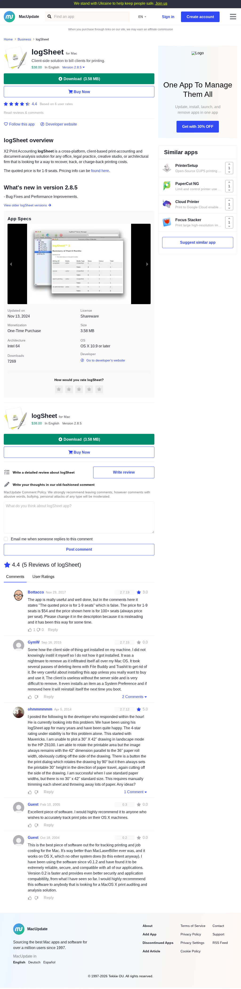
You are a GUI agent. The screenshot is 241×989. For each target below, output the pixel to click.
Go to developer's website (105, 360)
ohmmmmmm (40, 709)
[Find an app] (49, 17)
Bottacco (36, 592)
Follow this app (22, 124)
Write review (124, 472)
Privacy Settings (192, 943)
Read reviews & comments (24, 113)
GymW (34, 642)
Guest (33, 804)
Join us (161, 3)
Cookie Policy (191, 951)
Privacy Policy (191, 934)
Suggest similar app (198, 242)
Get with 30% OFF (197, 126)
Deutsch (34, 962)
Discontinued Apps (158, 943)
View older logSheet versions (25, 205)
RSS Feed (220, 943)
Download (82, 78)
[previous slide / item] (11, 264)
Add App (150, 934)
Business (24, 39)
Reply (53, 629)
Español (49, 962)
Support (218, 934)
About (148, 926)
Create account (200, 16)
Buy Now (82, 91)
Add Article (151, 951)
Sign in (168, 16)
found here (100, 170)
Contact (218, 926)
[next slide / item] (147, 264)
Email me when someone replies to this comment (51, 539)
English (19, 962)
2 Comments (132, 696)
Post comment (79, 549)
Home (8, 39)
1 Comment (133, 791)
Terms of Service (193, 926)
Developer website (61, 124)
